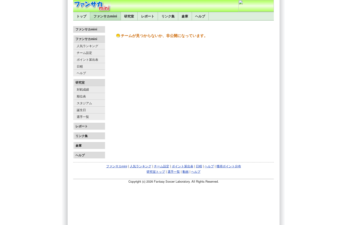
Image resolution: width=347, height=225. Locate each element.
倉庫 (185, 16)
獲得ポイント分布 (228, 166)
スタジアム (84, 103)
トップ (81, 16)
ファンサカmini (105, 16)
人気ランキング (87, 46)
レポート (147, 16)
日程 (80, 66)
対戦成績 (83, 89)
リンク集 (168, 16)
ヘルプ (200, 16)
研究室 (129, 16)
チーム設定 (84, 52)
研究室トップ (156, 171)
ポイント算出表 (87, 59)
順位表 (81, 96)
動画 (185, 171)
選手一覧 (83, 116)
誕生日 (81, 110)
